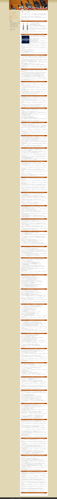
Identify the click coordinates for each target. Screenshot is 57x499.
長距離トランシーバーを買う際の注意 (13, 17)
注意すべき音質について (12, 18)
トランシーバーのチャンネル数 (12, 15)
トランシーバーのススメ (16, 498)
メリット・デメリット (11, 14)
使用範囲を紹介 (11, 16)
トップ (10, 11)
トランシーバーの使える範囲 (12, 12)
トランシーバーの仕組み (12, 13)
